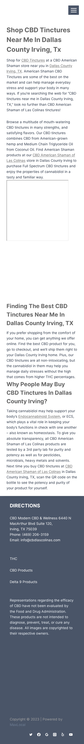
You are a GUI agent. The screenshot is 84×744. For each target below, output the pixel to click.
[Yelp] (62, 734)
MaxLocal (17, 725)
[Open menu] (73, 10)
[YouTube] (70, 734)
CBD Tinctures (33, 60)
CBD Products (21, 570)
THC (13, 559)
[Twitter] (31, 734)
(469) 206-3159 (35, 535)
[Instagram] (54, 734)
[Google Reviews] (46, 734)
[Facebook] (38, 734)
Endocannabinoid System (39, 416)
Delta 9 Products (23, 582)
